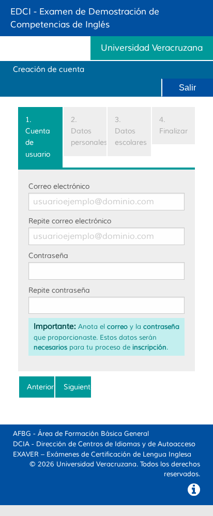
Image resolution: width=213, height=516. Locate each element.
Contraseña (48, 255)
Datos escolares (131, 131)
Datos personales (89, 131)
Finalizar (173, 125)
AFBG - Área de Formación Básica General (81, 434)
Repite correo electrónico (69, 221)
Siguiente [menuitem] (77, 386)
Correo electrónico (58, 186)
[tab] (40, 137)
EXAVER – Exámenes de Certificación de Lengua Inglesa (102, 454)
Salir (187, 87)
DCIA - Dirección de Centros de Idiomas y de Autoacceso (104, 444)
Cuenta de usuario (37, 137)
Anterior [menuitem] (40, 386)
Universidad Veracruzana (96, 464)
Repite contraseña (59, 290)
